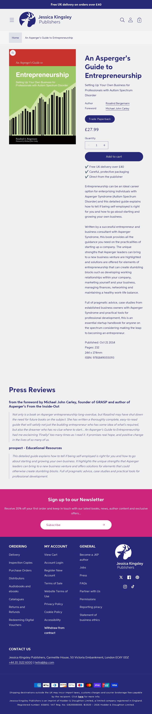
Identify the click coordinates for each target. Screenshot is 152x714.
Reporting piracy (91, 607)
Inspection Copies (20, 562)
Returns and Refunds (17, 609)
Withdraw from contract (54, 630)
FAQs (83, 583)
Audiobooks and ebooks (20, 589)
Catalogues (16, 599)
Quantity (90, 138)
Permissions (88, 599)
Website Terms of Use (56, 593)
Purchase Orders (20, 570)
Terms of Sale (53, 583)
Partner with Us (90, 591)
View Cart (50, 554)
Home (15, 37)
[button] (12, 20)
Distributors (16, 578)
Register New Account (53, 573)
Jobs (83, 567)
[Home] (45, 20)
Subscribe (53, 524)
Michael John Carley (117, 108)
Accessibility (52, 619)
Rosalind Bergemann (118, 103)
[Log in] (130, 20)
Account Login (53, 562)
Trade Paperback (100, 118)
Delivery (14, 554)
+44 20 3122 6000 (20, 662)
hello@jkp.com (44, 662)
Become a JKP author (89, 557)
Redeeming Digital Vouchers (21, 622)
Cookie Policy (53, 612)
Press (83, 575)
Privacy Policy (53, 604)
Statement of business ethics (90, 617)
